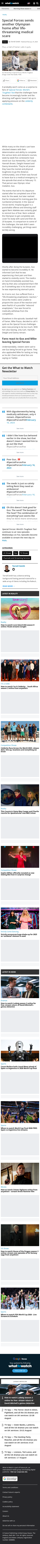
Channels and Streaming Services (16, 558)
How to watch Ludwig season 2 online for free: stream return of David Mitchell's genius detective (19, 1400)
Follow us (22, 80)
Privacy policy (7, 1497)
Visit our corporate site (18, 1472)
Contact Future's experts (11, 1492)
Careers (5, 1511)
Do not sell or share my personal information (19, 1525)
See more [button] (20, 428)
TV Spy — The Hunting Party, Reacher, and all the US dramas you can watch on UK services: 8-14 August (20, 1441)
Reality (5, 15)
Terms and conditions (10, 1487)
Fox (15, 553)
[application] (20, 247)
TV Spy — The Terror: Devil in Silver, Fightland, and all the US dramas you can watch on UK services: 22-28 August (21, 1414)
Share (7, 80)
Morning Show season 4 (22, 9)
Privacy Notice (30, 391)
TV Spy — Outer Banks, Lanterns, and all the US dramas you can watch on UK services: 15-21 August (21, 1428)
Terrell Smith (15, 42)
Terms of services (27, 389)
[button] (2, 3)
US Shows (7, 553)
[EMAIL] (14, 569)
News (5, 42)
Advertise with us (9, 1521)
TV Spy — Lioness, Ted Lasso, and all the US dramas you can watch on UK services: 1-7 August (20, 1455)
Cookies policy (8, 1502)
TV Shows (24, 553)
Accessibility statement (11, 1506)
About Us (6, 1516)
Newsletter (33, 80)
